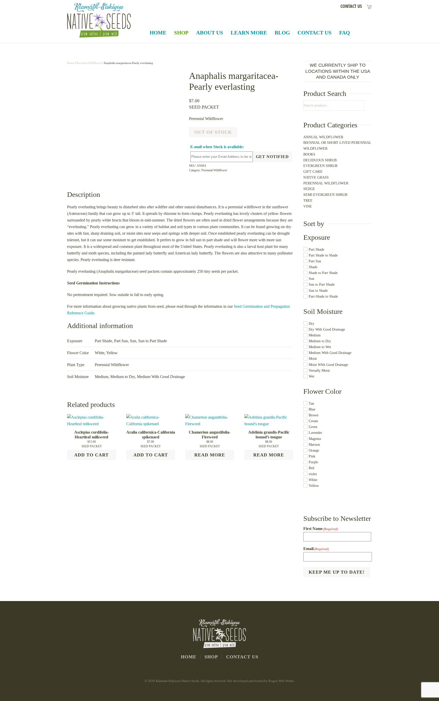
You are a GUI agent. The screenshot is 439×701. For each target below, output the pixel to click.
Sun (133, 341)
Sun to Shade (318, 291)
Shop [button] (181, 33)
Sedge (309, 189)
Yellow (314, 486)
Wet (311, 376)
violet (313, 474)
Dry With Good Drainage (327, 329)
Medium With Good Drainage (161, 376)
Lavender (315, 433)
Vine (307, 206)
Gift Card (312, 172)
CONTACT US (351, 6)
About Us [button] (209, 33)
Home (158, 33)
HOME (188, 656)
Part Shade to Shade (323, 255)
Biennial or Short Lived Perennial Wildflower (337, 145)
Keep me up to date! (337, 572)
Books (309, 154)
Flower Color (322, 391)
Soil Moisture (322, 311)
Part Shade (103, 341)
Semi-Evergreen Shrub (325, 195)
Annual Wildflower (323, 137)
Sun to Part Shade (152, 341)
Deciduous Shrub (320, 160)
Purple (313, 462)
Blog (282, 33)
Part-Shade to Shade (323, 296)
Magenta (315, 439)
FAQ (344, 33)
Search (361, 105)
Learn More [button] (249, 33)
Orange (314, 450)
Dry (311, 324)
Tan (311, 403)
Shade (313, 267)
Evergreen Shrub (320, 166)
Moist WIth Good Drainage (328, 365)
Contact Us (314, 33)
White (313, 480)
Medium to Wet (320, 347)
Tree (307, 200)
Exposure (316, 237)
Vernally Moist (319, 370)
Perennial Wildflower (88, 62)
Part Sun (121, 341)
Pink (312, 456)
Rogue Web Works (281, 681)
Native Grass (316, 177)
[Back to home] (99, 20)
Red (311, 468)
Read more (209, 454)
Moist (313, 359)
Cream (313, 421)
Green (313, 427)
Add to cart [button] (91, 454)
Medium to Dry (122, 376)
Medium (101, 376)
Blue (312, 409)
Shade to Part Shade (323, 273)
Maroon (314, 445)
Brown (313, 415)
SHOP (211, 656)
